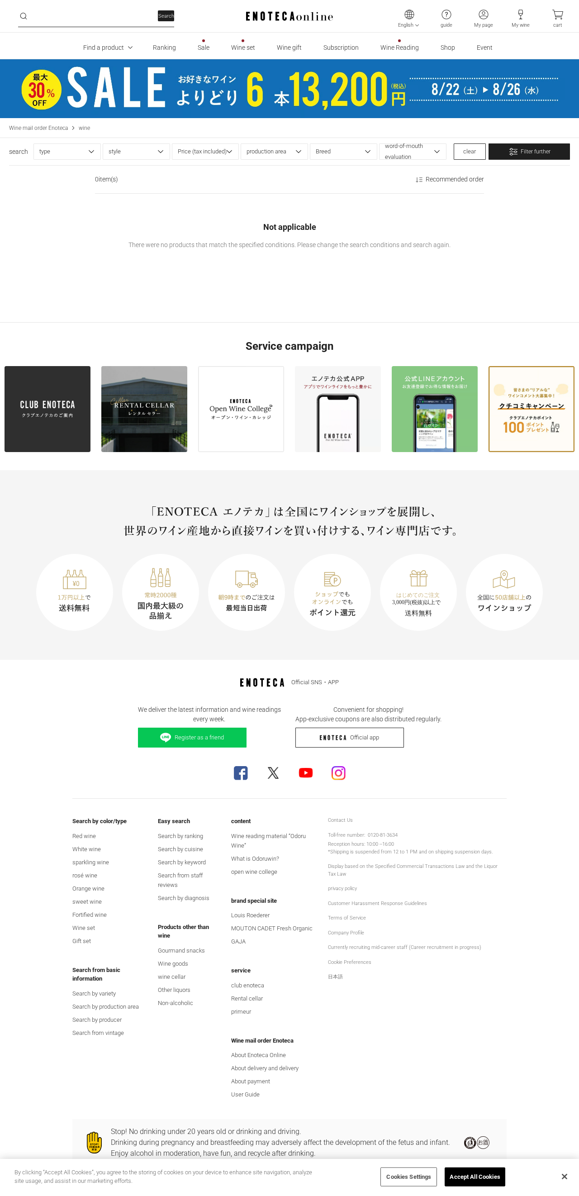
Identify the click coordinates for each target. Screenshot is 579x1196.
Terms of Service (347, 918)
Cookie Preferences (349, 962)
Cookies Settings (408, 1176)
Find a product (103, 47)
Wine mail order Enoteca (38, 128)
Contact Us (340, 820)
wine (84, 128)
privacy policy (342, 888)
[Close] (564, 1176)
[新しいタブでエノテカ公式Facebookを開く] (240, 773)
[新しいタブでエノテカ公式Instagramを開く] (338, 773)
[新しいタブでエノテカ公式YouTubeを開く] (306, 773)
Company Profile (346, 933)
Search (166, 16)
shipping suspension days (463, 852)
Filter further (536, 151)
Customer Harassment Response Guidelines (377, 903)
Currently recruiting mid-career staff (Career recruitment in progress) (404, 947)
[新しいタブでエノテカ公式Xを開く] (273, 773)
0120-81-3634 (383, 835)
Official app (364, 737)
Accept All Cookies (475, 1176)
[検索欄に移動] (23, 16)
